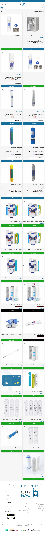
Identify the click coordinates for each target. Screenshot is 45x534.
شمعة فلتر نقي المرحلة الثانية (17, 110)
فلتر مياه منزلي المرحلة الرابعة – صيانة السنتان (14, 447)
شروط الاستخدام (12, 497)
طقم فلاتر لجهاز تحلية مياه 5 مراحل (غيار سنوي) (35, 276)
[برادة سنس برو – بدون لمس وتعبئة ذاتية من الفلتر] (33, 24)
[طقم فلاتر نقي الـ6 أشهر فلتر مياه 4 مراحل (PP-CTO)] (33, 435)
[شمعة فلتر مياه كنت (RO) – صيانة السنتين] (33, 322)
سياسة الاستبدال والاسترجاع (10, 491)
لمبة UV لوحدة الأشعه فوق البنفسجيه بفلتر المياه (13, 364)
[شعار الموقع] (22, 3)
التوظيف (27, 512)
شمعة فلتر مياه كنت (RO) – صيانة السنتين (36, 334)
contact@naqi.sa (7, 508)
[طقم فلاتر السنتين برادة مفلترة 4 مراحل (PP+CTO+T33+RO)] (33, 407)
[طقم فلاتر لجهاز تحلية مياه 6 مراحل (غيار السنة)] (11, 237)
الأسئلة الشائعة (12, 487)
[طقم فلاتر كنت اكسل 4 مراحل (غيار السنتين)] (33, 293)
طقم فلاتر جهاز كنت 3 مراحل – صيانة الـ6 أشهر (35, 364)
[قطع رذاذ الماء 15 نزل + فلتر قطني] (33, 61)
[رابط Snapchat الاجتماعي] (25, 486)
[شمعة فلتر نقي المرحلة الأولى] (11, 61)
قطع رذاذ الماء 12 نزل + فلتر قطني (16, 35)
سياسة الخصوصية (11, 493)
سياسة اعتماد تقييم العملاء (10, 499)
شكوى (43, 510)
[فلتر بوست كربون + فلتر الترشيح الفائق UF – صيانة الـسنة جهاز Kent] (11, 322)
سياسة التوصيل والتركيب (10, 495)
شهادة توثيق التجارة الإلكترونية (24, 510)
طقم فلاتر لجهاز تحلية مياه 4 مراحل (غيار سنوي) (13, 276)
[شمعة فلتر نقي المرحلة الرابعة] (33, 135)
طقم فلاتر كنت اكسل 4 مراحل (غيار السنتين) (36, 304)
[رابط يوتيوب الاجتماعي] (28, 486)
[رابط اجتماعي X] (34, 486)
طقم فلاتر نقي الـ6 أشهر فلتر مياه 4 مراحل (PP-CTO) (34, 447)
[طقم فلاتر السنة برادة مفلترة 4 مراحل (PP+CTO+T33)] (11, 407)
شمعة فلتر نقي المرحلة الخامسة (16, 147)
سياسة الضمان (12, 489)
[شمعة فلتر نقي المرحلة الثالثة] (33, 98)
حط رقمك (13, 485)
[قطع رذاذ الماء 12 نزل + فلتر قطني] (11, 24)
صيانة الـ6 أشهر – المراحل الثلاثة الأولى (37, 474)
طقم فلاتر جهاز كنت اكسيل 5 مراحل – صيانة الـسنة (13, 304)
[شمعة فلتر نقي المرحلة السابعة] (33, 172)
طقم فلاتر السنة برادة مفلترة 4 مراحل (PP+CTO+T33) (12, 419)
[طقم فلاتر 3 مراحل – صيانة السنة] (33, 380)
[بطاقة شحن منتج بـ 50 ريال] (11, 380)
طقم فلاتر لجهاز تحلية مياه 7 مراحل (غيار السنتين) (35, 249)
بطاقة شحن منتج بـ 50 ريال (17, 391)
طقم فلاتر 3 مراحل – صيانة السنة (38, 391)
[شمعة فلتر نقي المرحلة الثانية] (11, 98)
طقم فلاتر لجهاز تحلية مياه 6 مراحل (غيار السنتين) (13, 221)
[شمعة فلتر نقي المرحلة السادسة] (11, 172)
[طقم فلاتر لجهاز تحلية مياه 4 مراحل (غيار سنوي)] (11, 265)
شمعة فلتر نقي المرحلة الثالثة (38, 110)
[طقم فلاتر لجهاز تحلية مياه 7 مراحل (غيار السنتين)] (33, 237)
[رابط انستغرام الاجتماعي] (31, 486)
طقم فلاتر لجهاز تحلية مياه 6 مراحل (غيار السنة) (13, 249)
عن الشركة (27, 504)
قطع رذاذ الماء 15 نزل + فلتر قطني (37, 72)
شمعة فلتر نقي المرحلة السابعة (38, 184)
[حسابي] (5, 4)
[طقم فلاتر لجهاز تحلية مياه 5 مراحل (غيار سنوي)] (33, 265)
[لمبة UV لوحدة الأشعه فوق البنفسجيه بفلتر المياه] (11, 352)
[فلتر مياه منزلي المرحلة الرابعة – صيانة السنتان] (11, 435)
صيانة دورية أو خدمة (40, 504)
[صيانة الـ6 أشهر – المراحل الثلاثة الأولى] (33, 463)
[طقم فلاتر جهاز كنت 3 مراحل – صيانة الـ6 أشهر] (33, 352)
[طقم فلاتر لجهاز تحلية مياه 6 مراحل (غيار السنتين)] (11, 210)
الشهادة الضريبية (26, 506)
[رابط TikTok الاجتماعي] (22, 486)
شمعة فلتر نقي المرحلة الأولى (16, 72)
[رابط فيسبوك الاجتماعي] (37, 486)
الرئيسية (42, 11)
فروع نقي (27, 508)
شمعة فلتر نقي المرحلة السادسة (16, 184)
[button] (11, 49)
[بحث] (2, 8)
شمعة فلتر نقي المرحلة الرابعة (38, 147)
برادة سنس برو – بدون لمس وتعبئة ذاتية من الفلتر (34, 35)
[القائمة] (43, 4)
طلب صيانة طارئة (41, 508)
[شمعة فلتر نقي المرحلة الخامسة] (11, 135)
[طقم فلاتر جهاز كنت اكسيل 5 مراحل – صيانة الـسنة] (11, 293)
